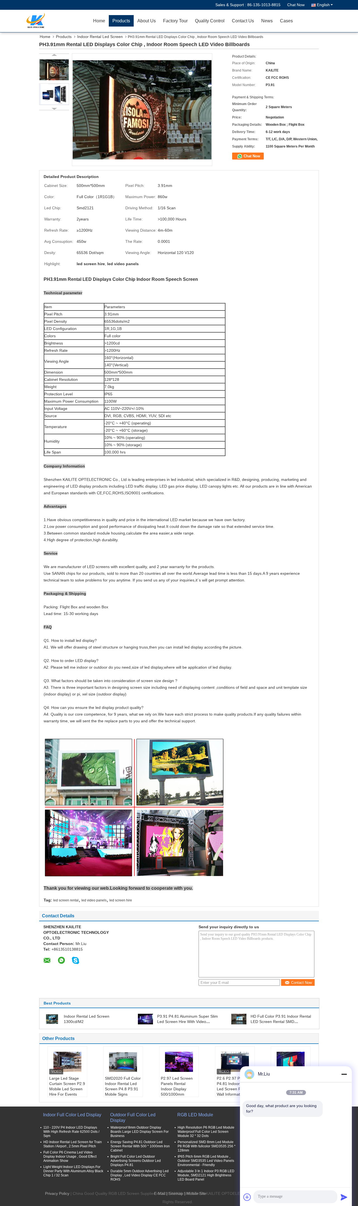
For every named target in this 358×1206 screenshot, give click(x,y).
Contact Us (243, 20)
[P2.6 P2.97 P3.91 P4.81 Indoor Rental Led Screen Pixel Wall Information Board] (235, 1062)
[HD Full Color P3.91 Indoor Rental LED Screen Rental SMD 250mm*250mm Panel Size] (238, 1019)
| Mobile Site (195, 1193)
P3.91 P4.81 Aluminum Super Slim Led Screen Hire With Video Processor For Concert (187, 1021)
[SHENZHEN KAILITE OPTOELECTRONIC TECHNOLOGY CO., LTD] (57, 21)
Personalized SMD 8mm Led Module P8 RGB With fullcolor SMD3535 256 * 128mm (206, 1146)
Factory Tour (175, 20)
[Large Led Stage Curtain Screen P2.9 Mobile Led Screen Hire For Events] (67, 1062)
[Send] (344, 1197)
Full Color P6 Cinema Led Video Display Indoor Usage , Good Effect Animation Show (69, 1156)
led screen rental (66, 900)
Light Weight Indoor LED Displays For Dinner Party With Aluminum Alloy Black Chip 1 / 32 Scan (73, 1171)
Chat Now (296, 5)
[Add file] (247, 1197)
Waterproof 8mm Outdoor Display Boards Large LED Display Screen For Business (139, 1132)
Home (99, 20)
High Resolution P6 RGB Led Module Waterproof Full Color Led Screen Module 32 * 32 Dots (206, 1132)
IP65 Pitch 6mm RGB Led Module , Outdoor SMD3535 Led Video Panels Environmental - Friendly (206, 1161)
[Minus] (344, 1074)
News (267, 20)
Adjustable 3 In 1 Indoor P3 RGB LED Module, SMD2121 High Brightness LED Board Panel (206, 1175)
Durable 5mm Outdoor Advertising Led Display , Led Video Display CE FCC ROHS (139, 1175)
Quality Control (210, 20)
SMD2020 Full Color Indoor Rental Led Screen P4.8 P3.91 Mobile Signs (123, 1086)
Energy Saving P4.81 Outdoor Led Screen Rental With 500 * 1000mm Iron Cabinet (140, 1146)
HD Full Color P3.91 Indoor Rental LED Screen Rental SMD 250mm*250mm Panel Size (281, 1021)
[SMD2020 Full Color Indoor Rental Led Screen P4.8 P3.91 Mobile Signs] (123, 1062)
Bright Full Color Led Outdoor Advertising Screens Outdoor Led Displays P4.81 (135, 1161)
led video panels (94, 900)
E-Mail (159, 1193)
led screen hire (120, 900)
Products (121, 20)
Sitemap (176, 1193)
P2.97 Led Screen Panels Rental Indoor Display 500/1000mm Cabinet (177, 1089)
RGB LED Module (195, 1114)
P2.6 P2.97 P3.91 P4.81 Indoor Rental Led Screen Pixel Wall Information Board (234, 1089)
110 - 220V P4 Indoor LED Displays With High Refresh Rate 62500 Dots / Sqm (71, 1132)
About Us (146, 20)
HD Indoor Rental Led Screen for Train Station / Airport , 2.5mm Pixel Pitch (72, 1144)
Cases (286, 20)
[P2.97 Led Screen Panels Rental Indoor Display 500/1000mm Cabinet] (179, 1062)
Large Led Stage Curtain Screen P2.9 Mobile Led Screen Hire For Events (67, 1086)
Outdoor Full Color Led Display (133, 1117)
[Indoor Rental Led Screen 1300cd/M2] (52, 1019)
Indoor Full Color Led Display (72, 1114)
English (323, 5)
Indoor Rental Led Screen (100, 36)
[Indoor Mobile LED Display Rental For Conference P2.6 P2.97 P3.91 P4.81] (290, 1062)
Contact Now (301, 983)
